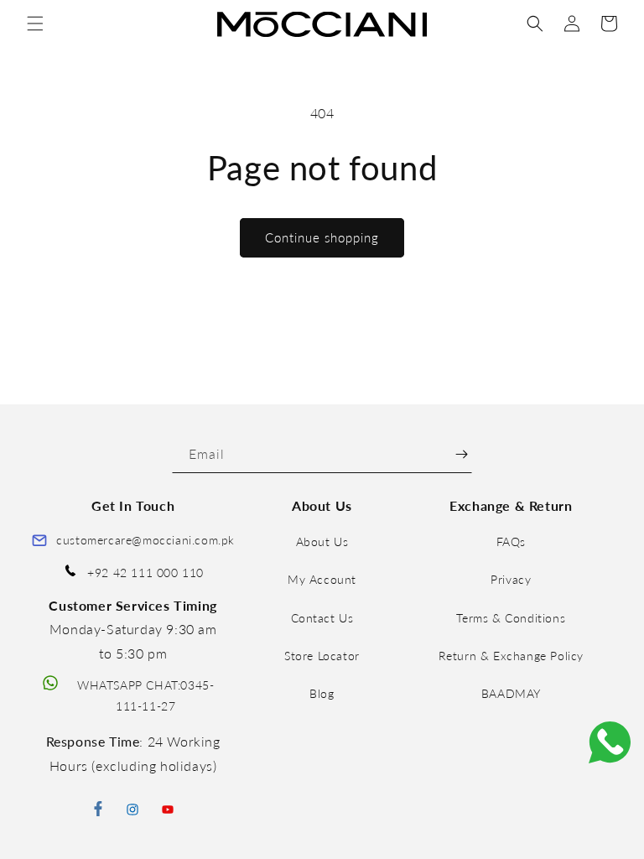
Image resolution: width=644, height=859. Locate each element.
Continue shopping (322, 237)
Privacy (511, 579)
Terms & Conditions (510, 618)
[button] (35, 23)
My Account (322, 579)
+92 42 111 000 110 (145, 572)
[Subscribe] (461, 454)
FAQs (511, 541)
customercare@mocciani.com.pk (145, 540)
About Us (322, 541)
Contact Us (322, 618)
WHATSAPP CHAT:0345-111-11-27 (145, 695)
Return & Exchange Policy (511, 655)
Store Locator (322, 655)
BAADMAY (511, 693)
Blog (321, 693)
